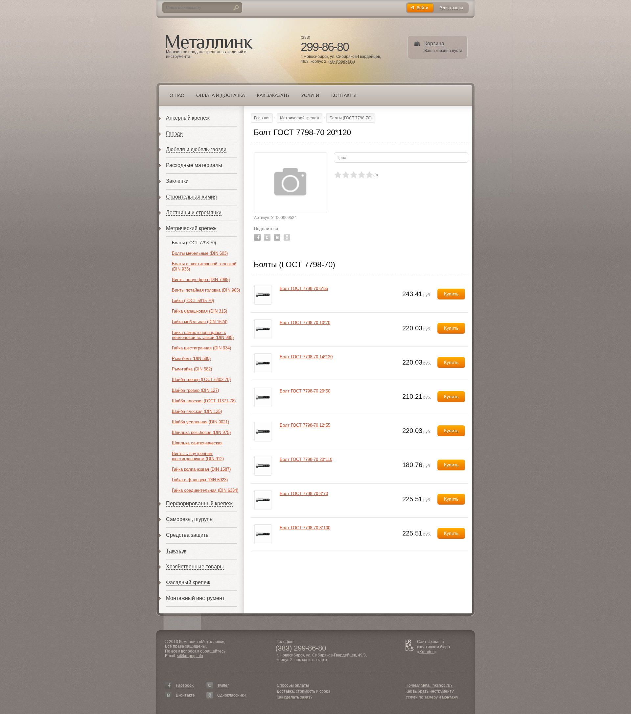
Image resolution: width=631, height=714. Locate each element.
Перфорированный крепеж (199, 503)
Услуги (310, 95)
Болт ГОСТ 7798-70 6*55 (304, 288)
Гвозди (174, 133)
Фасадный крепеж (188, 582)
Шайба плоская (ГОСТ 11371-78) (204, 400)
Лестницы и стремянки (194, 212)
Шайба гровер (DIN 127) (195, 390)
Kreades (426, 652)
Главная (261, 118)
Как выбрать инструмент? (430, 691)
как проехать (342, 62)
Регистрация (451, 8)
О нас (177, 95)
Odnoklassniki (287, 237)
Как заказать (273, 95)
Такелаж (176, 551)
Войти (422, 8)
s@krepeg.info (190, 656)
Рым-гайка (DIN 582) (192, 369)
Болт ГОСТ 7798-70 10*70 (305, 322)
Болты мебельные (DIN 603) (200, 253)
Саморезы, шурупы (190, 519)
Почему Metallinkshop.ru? (429, 685)
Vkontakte (277, 237)
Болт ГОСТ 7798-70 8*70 (304, 493)
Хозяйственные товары (195, 566)
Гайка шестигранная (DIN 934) (201, 347)
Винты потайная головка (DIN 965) (206, 290)
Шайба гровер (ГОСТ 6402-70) (201, 379)
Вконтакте (185, 695)
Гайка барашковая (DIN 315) (199, 311)
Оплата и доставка (220, 95)
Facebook (257, 237)
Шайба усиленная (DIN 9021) (200, 421)
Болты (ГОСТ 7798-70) (194, 242)
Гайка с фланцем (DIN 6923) (200, 479)
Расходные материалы (194, 165)
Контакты (343, 95)
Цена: (342, 157)
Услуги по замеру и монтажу (432, 697)
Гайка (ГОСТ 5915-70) (193, 300)
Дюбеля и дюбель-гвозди (196, 149)
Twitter (267, 237)
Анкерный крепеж (188, 118)
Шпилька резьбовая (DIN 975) (201, 432)
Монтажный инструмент (195, 598)
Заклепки (177, 181)
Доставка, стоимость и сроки (303, 691)
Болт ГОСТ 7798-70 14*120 (306, 356)
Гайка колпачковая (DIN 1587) (201, 469)
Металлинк (209, 42)
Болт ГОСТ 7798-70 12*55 (305, 425)
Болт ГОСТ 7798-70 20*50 (305, 391)
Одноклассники (231, 695)
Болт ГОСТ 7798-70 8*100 (305, 527)
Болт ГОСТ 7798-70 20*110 (306, 459)
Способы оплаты (293, 685)
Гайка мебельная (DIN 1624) (199, 321)
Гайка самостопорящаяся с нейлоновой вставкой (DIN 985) (203, 335)
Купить (451, 294)
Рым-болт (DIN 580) (191, 358)
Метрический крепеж (191, 228)
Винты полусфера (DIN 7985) (201, 279)
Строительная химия (191, 197)
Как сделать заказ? (295, 697)
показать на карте (311, 660)
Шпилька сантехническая (197, 442)
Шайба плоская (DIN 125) (197, 411)
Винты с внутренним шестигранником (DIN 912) (198, 456)
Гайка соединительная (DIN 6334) (205, 490)
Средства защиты (188, 535)
